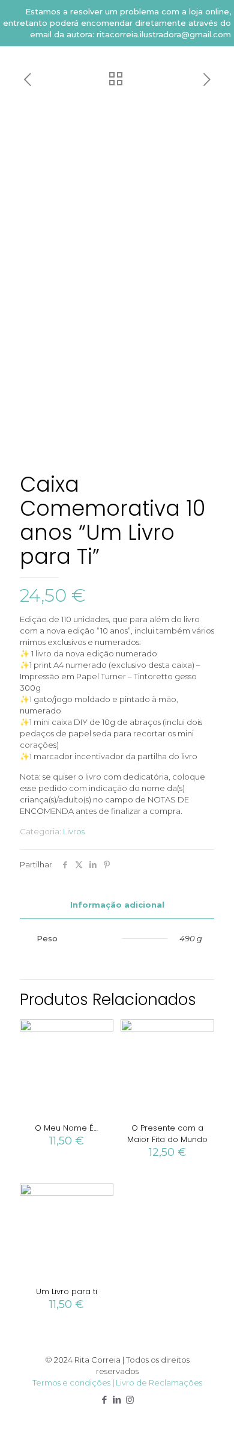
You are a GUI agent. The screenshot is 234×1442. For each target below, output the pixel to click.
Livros (74, 831)
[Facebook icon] (104, 1399)
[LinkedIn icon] (117, 1399)
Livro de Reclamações (159, 1382)
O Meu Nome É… (66, 1128)
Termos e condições (71, 1382)
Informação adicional (117, 904)
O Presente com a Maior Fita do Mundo (167, 1133)
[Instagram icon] (129, 1399)
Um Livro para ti (66, 1291)
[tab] (117, 904)
